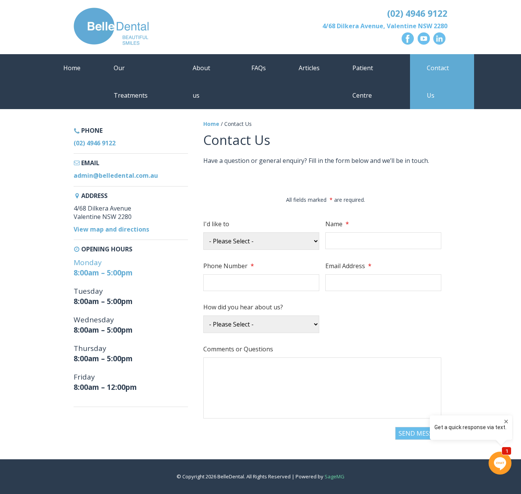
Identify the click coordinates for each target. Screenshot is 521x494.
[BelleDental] (165, 28)
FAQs (258, 68)
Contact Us (438, 82)
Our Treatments (131, 82)
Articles (309, 68)
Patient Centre (362, 82)
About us (201, 82)
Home (71, 68)
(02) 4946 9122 (417, 13)
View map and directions (111, 229)
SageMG (334, 476)
